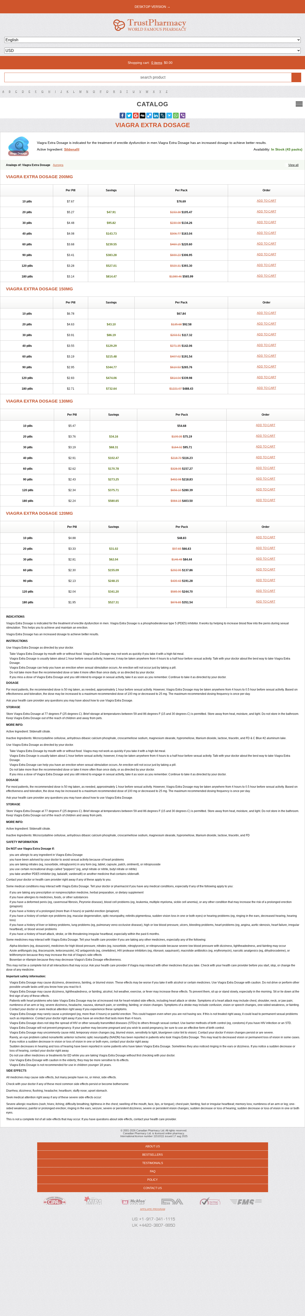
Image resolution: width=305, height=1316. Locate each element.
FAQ (152, 1171)
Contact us (152, 1188)
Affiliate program (152, 1209)
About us (152, 1146)
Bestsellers (152, 1154)
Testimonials (152, 1163)
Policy (152, 1179)
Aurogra (58, 165)
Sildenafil (71, 149)
